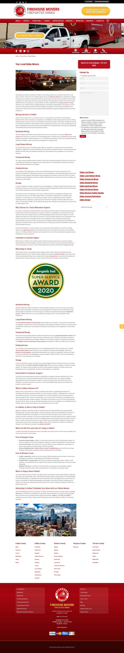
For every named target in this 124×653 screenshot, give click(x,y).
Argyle (56, 547)
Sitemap (82, 605)
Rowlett (37, 578)
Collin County (21, 543)
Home (17, 56)
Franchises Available (101, 1)
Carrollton (37, 547)
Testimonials (83, 592)
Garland (37, 562)
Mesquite (37, 572)
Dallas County (40, 543)
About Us (83, 589)
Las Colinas (38, 569)
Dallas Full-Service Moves (89, 189)
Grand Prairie (96, 550)
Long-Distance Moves (23, 605)
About (18, 21)
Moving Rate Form (85, 595)
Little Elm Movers (59, 565)
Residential (20, 592)
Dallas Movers (39, 556)
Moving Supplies (58, 21)
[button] (94, 207)
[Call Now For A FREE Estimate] (122, 326)
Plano (17, 559)
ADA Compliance (62, 627)
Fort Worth (95, 547)
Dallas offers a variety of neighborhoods (47, 448)
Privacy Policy (84, 612)
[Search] (107, 20)
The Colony (57, 575)
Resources (89, 21)
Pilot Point (57, 569)
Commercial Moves (22, 599)
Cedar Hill (37, 550)
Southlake (95, 562)
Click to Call (103, 52)
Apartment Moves (22, 608)
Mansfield (95, 559)
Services (26, 21)
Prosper (56, 572)
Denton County (59, 543)
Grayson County (79, 543)
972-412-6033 (96, 12)
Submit (83, 136)
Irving (36, 565)
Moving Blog (80, 21)
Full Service (20, 595)
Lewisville (57, 562)
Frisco (17, 553)
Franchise (69, 21)
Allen (17, 547)
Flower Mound (58, 556)
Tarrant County (98, 543)
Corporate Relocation (23, 602)
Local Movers (20, 589)
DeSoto (37, 559)
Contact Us (100, 21)
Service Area (36, 21)
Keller (94, 556)
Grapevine (95, 553)
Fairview (18, 550)
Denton (56, 553)
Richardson (38, 575)
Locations (88, 1)
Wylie (17, 562)
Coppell (37, 553)
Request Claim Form (86, 608)
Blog (81, 602)
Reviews (95, 52)
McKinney (18, 556)
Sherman (75, 547)
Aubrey (56, 550)
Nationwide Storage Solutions (25, 612)
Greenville (57, 559)
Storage (46, 21)
